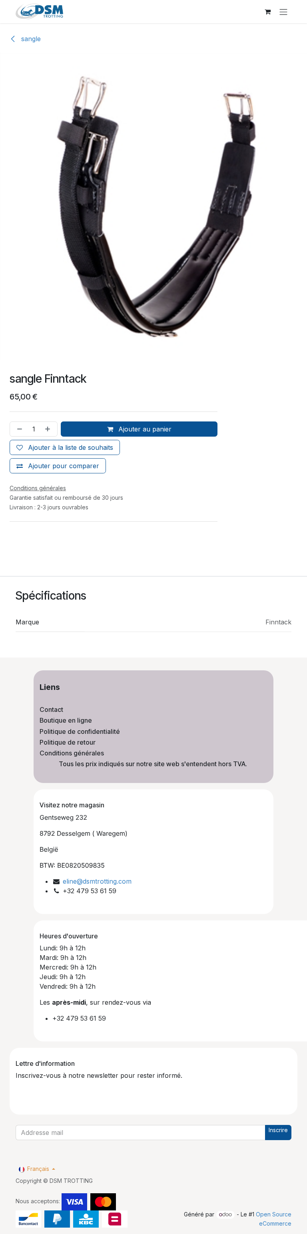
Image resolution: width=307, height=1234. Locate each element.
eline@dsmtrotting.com (97, 881)
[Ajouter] (49, 429)
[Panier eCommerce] (267, 12)
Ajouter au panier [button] (143, 429)
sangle (30, 39)
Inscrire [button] (278, 1130)
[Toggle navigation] (283, 11)
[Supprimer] (18, 429)
